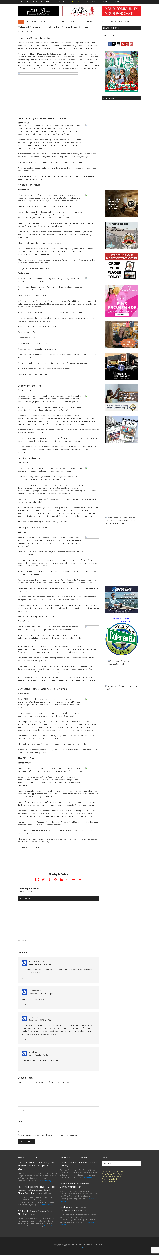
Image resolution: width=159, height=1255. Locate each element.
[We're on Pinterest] (123, 45)
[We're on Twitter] (114, 45)
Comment (22, 1088)
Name (21, 1111)
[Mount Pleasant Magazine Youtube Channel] (118, 45)
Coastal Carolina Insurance (111, 1176)
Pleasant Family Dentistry (110, 1179)
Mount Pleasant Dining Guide (112, 1174)
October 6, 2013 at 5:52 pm (39, 1055)
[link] (121, 639)
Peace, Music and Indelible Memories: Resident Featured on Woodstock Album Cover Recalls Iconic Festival (36, 1190)
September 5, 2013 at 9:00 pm (40, 964)
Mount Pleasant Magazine (38, 11)
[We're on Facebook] (110, 45)
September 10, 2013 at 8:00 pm (41, 994)
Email (20, 1121)
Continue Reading (45, 1181)
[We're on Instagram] (131, 45)
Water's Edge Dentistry (109, 1181)
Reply (24, 978)
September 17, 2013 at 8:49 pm (41, 1020)
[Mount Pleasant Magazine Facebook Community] (127, 45)
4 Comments (35, 32)
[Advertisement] (58, 923)
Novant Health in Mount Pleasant (113, 1172)
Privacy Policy (79, 1247)
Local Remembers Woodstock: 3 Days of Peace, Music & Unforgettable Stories (36, 1165)
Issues (30, 898)
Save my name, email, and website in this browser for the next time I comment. (48, 1135)
